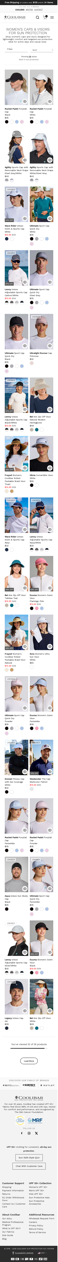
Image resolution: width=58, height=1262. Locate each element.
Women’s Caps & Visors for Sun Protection (28, 31)
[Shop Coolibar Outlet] (47, 1085)
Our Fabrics (8, 1232)
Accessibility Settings (24, 1253)
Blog (4, 1239)
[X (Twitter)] (36, 1133)
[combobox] (37, 17)
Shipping (6, 1187)
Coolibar (19, 10)
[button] (16, 170)
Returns (6, 1194)
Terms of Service (37, 1232)
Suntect (38, 10)
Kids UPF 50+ (36, 1194)
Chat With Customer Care (29, 1166)
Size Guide (7, 1235)
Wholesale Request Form (41, 1218)
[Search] (37, 17)
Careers (33, 1222)
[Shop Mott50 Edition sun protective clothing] (10, 1085)
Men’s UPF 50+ (36, 1190)
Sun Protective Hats (39, 1197)
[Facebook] (21, 1133)
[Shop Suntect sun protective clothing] (29, 1085)
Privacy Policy (36, 1225)
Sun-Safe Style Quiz (29, 1157)
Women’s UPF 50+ (38, 1187)
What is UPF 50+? (11, 1228)
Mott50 (29, 10)
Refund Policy (36, 1229)
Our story (7, 1218)
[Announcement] (29, 2)
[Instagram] (29, 1133)
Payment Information (13, 1190)
